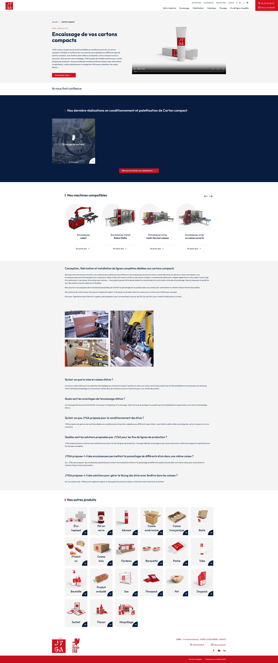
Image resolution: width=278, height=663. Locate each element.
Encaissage (184, 8)
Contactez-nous (62, 75)
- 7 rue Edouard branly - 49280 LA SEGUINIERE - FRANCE (201, 639)
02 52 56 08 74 (267, 3)
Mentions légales (195, 659)
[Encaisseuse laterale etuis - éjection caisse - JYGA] (86, 337)
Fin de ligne (239, 8)
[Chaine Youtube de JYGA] (219, 651)
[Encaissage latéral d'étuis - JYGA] (86, 366)
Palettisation (198, 8)
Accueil (55, 22)
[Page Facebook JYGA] (214, 651)
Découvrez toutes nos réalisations (137, 170)
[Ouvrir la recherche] (247, 3)
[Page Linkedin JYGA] (224, 651)
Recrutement (196, 3)
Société (231, 3)
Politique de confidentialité (215, 659)
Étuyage (223, 8)
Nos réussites (209, 3)
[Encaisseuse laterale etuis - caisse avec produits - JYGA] (177, 366)
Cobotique (211, 8)
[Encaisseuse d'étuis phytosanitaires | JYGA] (132, 366)
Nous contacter (268, 7)
